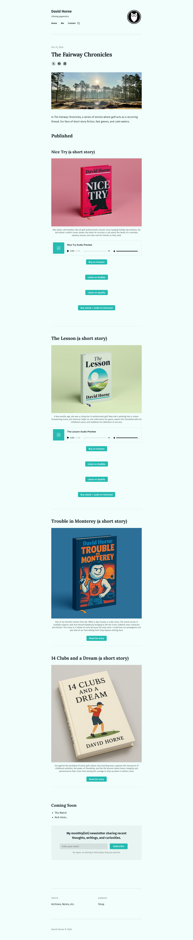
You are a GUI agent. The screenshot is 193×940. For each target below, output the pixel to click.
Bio (62, 23)
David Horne (61, 11)
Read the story (96, 638)
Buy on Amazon (97, 262)
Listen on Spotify (96, 292)
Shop (101, 904)
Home (54, 23)
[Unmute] (114, 251)
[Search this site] (78, 23)
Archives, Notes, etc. (62, 904)
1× (109, 251)
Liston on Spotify (96, 479)
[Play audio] (68, 251)
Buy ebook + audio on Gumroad (97, 307)
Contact (72, 23)
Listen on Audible (96, 277)
